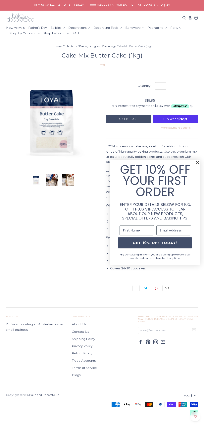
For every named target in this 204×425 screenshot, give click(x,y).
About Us (79, 324)
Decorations (77, 28)
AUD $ (188, 395)
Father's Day (37, 28)
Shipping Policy (83, 339)
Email (166, 288)
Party (174, 28)
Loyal (102, 65)
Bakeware (133, 28)
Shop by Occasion (23, 33)
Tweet (146, 288)
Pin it (156, 288)
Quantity (144, 86)
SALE (76, 33)
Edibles (56, 28)
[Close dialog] (197, 162)
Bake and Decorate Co (44, 394)
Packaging (156, 28)
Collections (70, 46)
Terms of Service (84, 368)
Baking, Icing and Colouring (97, 46)
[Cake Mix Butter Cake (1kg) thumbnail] (36, 180)
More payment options (175, 127)
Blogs (76, 375)
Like (136, 288)
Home (57, 46)
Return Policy (82, 353)
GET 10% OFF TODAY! (155, 242)
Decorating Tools (106, 28)
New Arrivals (15, 28)
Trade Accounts (84, 360)
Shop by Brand (54, 33)
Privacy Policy (82, 346)
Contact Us (80, 332)
